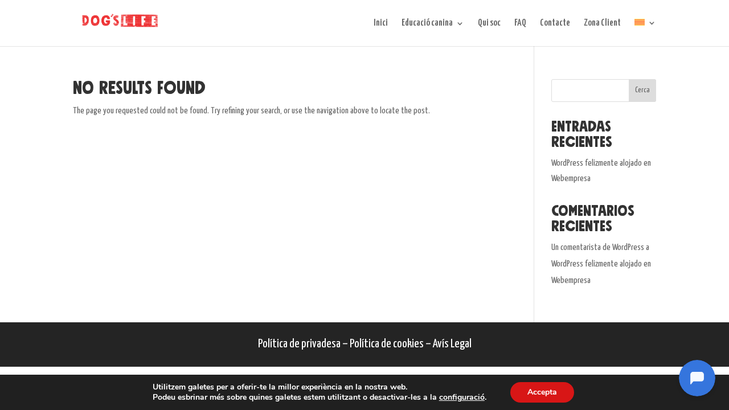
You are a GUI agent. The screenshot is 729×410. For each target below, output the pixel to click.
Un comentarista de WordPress (597, 247)
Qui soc (489, 23)
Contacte (555, 23)
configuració (462, 397)
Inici (381, 23)
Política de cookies (387, 344)
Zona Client (602, 23)
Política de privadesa (299, 344)
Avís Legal (452, 344)
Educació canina (427, 23)
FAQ (520, 23)
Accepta (542, 392)
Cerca (642, 90)
